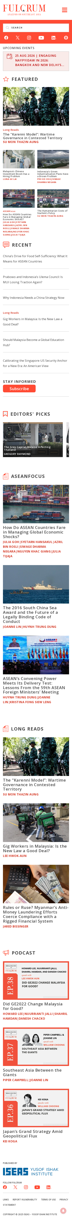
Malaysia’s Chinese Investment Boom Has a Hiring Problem (16, 173)
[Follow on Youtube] (41, 37)
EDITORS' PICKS (30, 414)
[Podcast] (66, 37)
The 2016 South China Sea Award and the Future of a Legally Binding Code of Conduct (30, 614)
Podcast (24, 953)
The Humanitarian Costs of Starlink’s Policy (52, 212)
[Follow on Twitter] (18, 37)
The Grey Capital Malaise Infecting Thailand (27, 448)
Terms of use (48, 1199)
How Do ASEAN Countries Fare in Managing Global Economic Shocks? (17, 217)
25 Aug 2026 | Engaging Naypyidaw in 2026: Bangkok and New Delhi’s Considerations (38, 61)
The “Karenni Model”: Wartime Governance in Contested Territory (33, 136)
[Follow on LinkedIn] (54, 37)
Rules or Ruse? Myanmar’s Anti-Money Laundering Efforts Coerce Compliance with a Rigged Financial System (35, 914)
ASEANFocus (28, 476)
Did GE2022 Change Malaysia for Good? (33, 1006)
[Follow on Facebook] (6, 37)
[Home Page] (24, 9)
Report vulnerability (25, 1199)
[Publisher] (30, 1171)
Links (6, 1199)
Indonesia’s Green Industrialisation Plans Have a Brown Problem (52, 174)
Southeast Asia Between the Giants (32, 1072)
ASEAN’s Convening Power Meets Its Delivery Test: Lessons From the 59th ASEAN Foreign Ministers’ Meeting (34, 685)
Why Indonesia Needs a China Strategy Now (33, 298)
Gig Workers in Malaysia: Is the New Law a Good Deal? (35, 848)
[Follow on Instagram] (29, 37)
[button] (64, 9)
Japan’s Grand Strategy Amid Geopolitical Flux (33, 1134)
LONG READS (27, 729)
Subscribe (19, 388)
